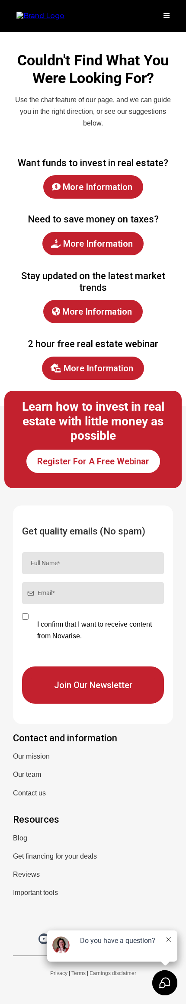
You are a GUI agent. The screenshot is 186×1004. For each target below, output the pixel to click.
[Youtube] (44, 939)
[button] (165, 16)
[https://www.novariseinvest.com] (40, 15)
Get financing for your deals (55, 856)
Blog (20, 838)
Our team (27, 774)
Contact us (29, 793)
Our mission (31, 756)
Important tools (35, 892)
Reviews (26, 874)
